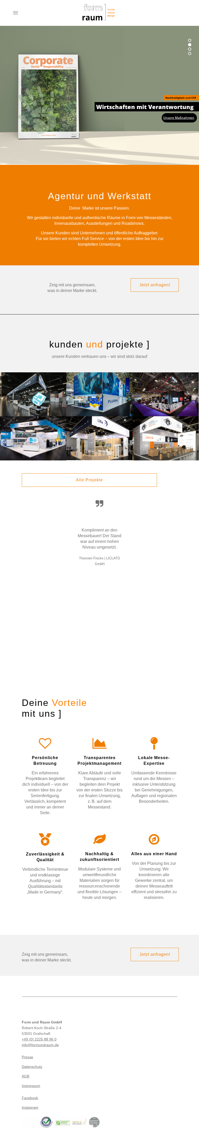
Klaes (33, 385)
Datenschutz (32, 1067)
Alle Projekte (89, 480)
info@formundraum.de (40, 1045)
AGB (25, 1076)
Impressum (31, 1086)
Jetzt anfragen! (154, 285)
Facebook (30, 1098)
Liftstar (99, 432)
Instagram (30, 1107)
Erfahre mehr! (180, 64)
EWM (166, 388)
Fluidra (99, 388)
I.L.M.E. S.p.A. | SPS (165, 432)
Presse (27, 1057)
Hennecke (33, 432)
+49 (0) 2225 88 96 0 (39, 1039)
